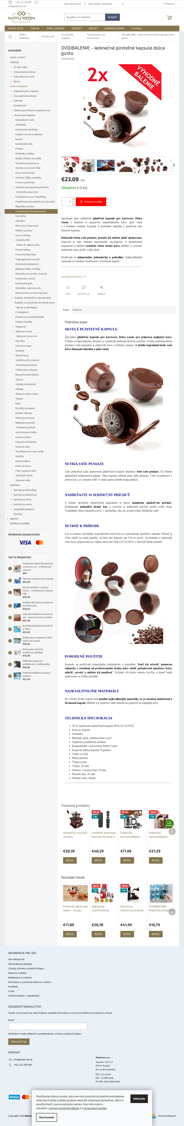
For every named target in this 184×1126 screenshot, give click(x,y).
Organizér (20, 327)
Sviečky (19, 456)
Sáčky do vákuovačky (28, 245)
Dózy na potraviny (25, 173)
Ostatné (19, 351)
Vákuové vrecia (23, 331)
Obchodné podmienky (100, 4)
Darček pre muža (23, 504)
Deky (18, 403)
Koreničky (20, 216)
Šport (17, 81)
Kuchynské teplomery (27, 264)
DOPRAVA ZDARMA (20, 523)
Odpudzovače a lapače (26, 91)
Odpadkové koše (24, 120)
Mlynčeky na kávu (24, 206)
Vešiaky (19, 389)
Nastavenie (46, 1117)
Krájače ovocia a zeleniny (29, 134)
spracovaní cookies (95, 1108)
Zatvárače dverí (24, 475)
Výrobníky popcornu (27, 192)
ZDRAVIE (14, 62)
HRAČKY (14, 519)
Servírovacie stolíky (26, 432)
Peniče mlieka (22, 250)
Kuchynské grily (23, 283)
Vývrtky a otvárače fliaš (28, 168)
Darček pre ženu (22, 499)
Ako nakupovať (72, 4)
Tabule (19, 399)
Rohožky (20, 341)
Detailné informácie (71, 277)
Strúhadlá (20, 125)
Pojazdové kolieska (25, 442)
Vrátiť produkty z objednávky (24, 996)
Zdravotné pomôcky (25, 72)
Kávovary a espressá (26, 226)
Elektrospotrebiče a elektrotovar (32, 110)
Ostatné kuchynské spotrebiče (32, 187)
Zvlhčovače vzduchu (26, 370)
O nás (11, 991)
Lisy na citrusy (23, 235)
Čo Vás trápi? (20, 67)
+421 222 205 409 (23, 1065)
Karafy (18, 139)
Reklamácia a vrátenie (20, 977)
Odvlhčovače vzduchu (27, 360)
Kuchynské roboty (25, 278)
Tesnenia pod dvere (26, 365)
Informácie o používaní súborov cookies (29, 982)
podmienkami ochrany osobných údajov (60, 1034)
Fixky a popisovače (25, 471)
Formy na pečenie (25, 182)
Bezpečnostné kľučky (27, 375)
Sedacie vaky (22, 447)
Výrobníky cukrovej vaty (28, 288)
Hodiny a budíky (23, 322)
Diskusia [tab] (77, 310)
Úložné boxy (22, 355)
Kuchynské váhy (24, 144)
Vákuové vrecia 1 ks (27, 336)
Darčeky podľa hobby (25, 490)
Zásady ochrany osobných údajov (26, 968)
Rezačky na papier (25, 408)
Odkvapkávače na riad (27, 259)
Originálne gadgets (24, 509)
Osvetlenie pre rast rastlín (29, 451)
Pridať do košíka (93, 201)
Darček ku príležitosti (25, 495)
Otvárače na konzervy (27, 163)
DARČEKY (15, 485)
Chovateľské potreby (25, 96)
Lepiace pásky (23, 437)
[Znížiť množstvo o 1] (74, 204)
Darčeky (18, 514)
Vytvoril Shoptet (167, 1116)
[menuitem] (16, 28)
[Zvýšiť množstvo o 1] (74, 200)
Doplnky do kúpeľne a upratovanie (33, 298)
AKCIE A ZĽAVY (17, 57)
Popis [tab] (66, 310)
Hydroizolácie (22, 461)
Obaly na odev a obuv (27, 394)
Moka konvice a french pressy (31, 293)
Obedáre (20, 221)
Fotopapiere (22, 312)
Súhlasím (139, 1099)
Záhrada (18, 101)
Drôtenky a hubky (24, 153)
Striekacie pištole (25, 427)
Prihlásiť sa (19, 1041)
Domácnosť (20, 105)
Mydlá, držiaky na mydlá (28, 158)
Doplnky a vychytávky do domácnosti (34, 302)
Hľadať (112, 17)
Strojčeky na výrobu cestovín (31, 274)
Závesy (19, 379)
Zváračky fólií (22, 240)
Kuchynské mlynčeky (26, 129)
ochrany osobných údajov (64, 1108)
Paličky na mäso (23, 230)
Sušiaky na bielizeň (25, 384)
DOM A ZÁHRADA (19, 86)
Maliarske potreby (25, 423)
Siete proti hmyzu (24, 418)
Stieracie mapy (23, 346)
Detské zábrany (23, 413)
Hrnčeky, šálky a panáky (28, 178)
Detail (70, 934)
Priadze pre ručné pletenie (29, 317)
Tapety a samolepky (26, 307)
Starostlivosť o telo (24, 77)
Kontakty (13, 986)
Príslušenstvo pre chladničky (30, 197)
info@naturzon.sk (23, 1059)
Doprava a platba (17, 973)
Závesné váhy (22, 480)
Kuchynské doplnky (25, 115)
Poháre (19, 149)
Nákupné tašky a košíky (28, 269)
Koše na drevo (23, 466)
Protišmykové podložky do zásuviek (35, 202)
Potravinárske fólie (25, 254)
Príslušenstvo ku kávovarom (30, 211)
